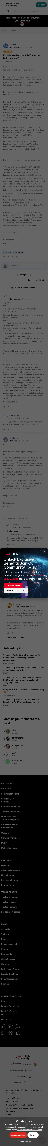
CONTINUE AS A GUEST (15, 591)
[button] (24, 1141)
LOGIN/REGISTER (13, 585)
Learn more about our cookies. (29, 1130)
